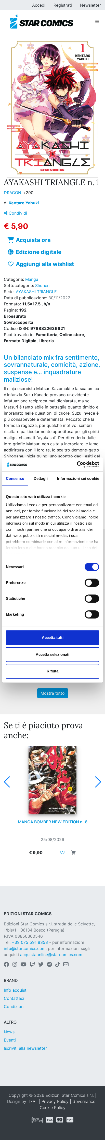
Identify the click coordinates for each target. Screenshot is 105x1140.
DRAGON (13, 192)
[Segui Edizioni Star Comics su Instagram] (14, 964)
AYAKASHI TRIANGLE (36, 291)
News (9, 1031)
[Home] (41, 21)
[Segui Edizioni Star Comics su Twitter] (41, 964)
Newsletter (90, 5)
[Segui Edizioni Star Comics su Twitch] (32, 964)
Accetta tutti (52, 637)
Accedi (38, 5)
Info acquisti (16, 990)
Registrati (63, 5)
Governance (83, 1101)
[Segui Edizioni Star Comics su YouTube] (23, 964)
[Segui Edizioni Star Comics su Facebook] (6, 964)
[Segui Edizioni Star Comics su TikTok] (57, 964)
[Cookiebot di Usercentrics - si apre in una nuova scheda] (77, 464)
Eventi (10, 1040)
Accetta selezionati (52, 654)
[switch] (92, 583)
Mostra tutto (53, 693)
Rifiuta (52, 671)
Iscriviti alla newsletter (25, 1048)
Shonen (42, 285)
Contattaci (14, 998)
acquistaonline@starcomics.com (51, 954)
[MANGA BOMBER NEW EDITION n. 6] (52, 780)
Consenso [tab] (15, 478)
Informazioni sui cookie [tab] (78, 478)
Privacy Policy (55, 1101)
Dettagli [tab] (41, 478)
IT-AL (33, 1101)
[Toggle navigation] (97, 21)
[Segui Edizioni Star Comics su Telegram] (49, 964)
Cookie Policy (52, 1107)
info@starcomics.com (25, 948)
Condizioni (14, 1006)
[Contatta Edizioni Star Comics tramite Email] (66, 964)
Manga (31, 279)
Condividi (17, 213)
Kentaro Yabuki (24, 202)
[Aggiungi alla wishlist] (62, 852)
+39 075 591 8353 (30, 942)
